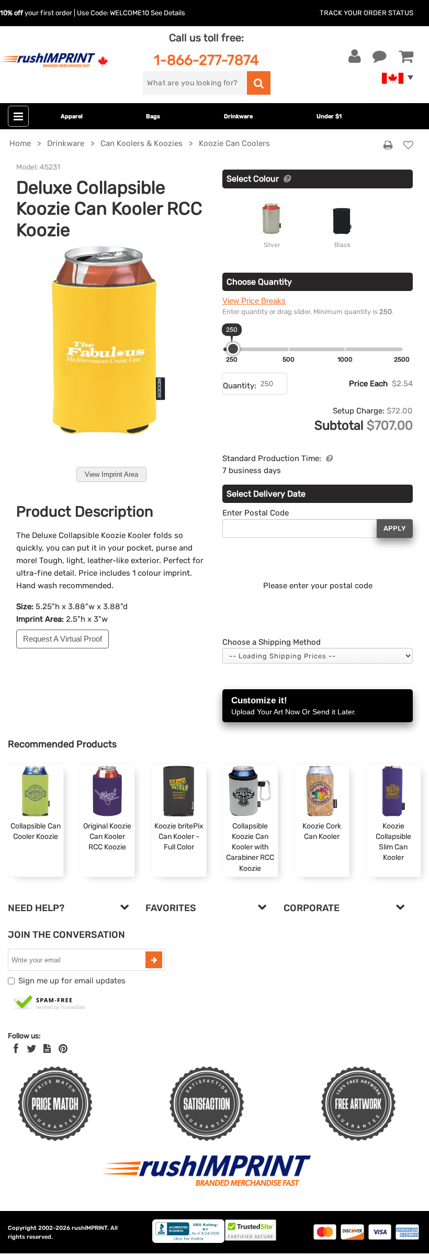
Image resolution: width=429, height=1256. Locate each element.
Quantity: (239, 385)
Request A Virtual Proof (62, 638)
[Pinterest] (63, 1048)
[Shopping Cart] (406, 56)
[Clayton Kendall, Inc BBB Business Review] (188, 1240)
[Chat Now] (379, 56)
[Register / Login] (354, 56)
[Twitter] (32, 1048)
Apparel (72, 116)
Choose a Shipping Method (271, 642)
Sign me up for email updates (72, 980)
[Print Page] (387, 145)
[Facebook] (16, 1048)
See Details (168, 13)
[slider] (233, 348)
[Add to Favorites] (408, 146)
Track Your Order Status (366, 13)
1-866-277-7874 (206, 60)
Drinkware (238, 116)
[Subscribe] (153, 959)
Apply (394, 528)
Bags (153, 116)
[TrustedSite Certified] (50, 1003)
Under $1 (329, 116)
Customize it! (293, 706)
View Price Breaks (254, 300)
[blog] (47, 1048)
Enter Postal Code (255, 513)
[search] (258, 83)
